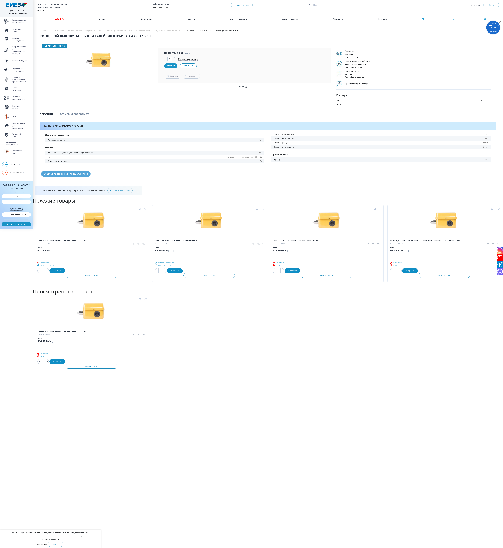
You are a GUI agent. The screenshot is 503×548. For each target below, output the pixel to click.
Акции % (59, 18)
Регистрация (476, 5)
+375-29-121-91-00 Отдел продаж (52, 4)
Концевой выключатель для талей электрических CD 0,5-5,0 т (181, 240)
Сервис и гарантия (290, 18)
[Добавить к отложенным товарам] (146, 209)
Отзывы (102, 18)
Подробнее (42, 544)
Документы (146, 18)
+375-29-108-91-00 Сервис (48, 7)
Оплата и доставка (238, 18)
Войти (491, 5)
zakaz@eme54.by (161, 4)
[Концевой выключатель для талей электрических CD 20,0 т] (326, 223)
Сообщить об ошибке (121, 190)
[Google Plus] (249, 86)
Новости (190, 18)
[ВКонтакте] (240, 86)
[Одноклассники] (246, 86)
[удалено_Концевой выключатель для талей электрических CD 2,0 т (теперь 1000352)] (444, 223)
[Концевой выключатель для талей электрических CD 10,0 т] (91, 223)
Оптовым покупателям (188, 59)
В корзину (57, 270)
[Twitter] (243, 86)
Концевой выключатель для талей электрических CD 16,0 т (62, 331)
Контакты (382, 18)
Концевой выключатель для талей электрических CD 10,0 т (62, 240)
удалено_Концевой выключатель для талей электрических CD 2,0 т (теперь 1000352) (426, 240)
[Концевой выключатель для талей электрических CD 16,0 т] (91, 314)
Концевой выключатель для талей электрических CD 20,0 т (298, 240)
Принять (55, 544)
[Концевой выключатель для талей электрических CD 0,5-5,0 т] (209, 223)
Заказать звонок (242, 5)
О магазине (338, 18)
